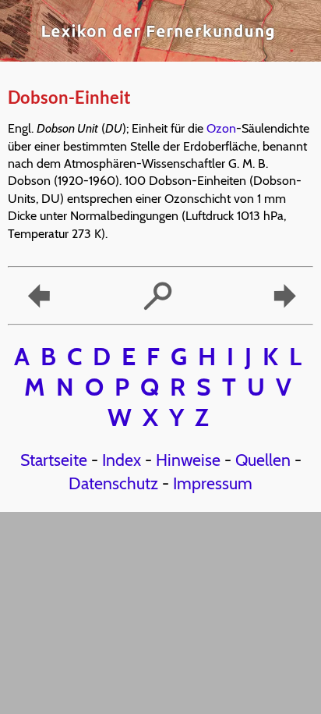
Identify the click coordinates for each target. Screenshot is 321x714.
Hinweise (188, 459)
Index (121, 459)
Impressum (212, 483)
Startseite (53, 459)
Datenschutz (113, 483)
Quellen (263, 459)
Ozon (221, 128)
